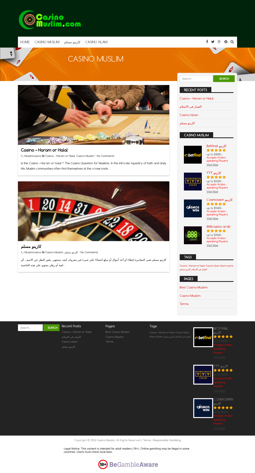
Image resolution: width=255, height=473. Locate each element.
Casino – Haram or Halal (44, 150)
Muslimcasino (33, 155)
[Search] (232, 41)
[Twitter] (213, 41)
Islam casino (226, 265)
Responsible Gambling (167, 440)
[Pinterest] (225, 41)
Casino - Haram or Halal (60, 155)
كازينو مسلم (31, 246)
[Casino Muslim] (50, 28)
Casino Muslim (85, 155)
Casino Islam (189, 115)
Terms (184, 304)
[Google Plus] (219, 41)
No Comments (105, 155)
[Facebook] (207, 41)
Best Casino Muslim (194, 287)
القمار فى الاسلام (191, 106)
